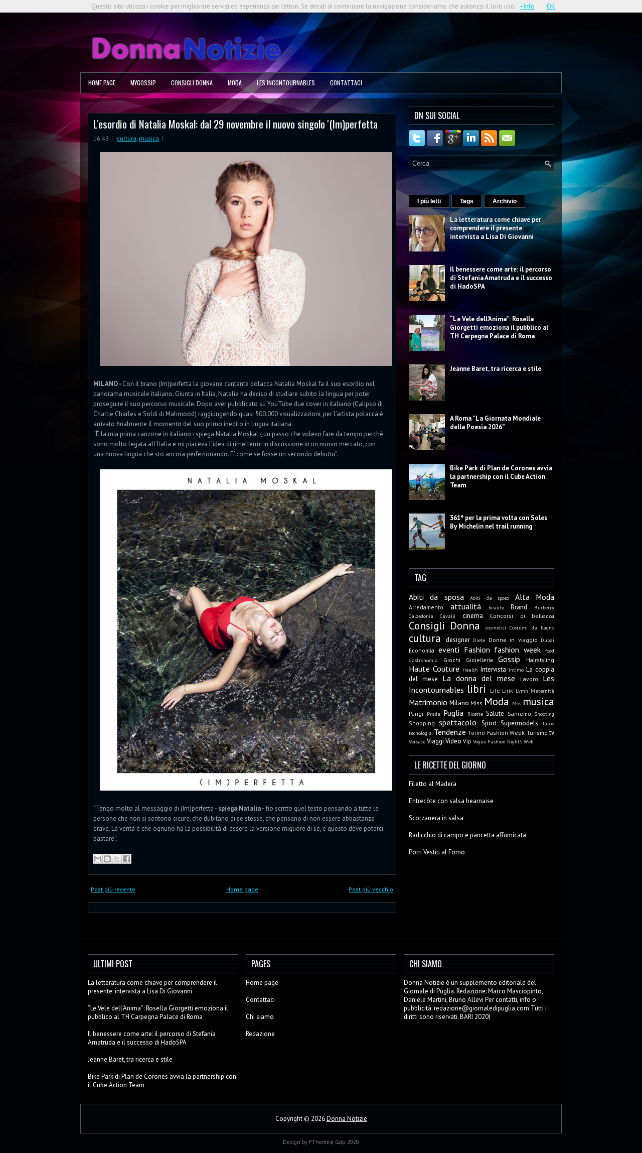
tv (551, 732)
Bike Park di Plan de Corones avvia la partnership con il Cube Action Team (501, 476)
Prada (433, 713)
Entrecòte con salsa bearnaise (451, 801)
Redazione (260, 1034)
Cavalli (447, 615)
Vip (467, 741)
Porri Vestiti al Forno (437, 852)
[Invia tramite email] (98, 859)
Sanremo (519, 713)
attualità (465, 606)
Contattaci (346, 82)
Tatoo (548, 723)
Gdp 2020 (347, 1141)
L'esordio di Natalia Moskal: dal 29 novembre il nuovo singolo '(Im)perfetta (235, 123)
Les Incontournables (286, 82)
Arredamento (426, 607)
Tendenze (450, 732)
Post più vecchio (371, 889)
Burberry (544, 607)
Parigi (416, 713)
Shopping (422, 723)
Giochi (451, 660)
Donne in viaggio (513, 640)
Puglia (453, 713)
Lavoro (529, 679)
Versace (417, 741)
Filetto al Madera (432, 784)
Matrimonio (428, 702)
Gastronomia (423, 660)
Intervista (493, 669)
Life (495, 690)
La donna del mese (478, 678)
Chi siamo (260, 1016)
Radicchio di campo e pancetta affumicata (467, 835)
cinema (472, 615)
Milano (459, 703)
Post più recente (113, 889)
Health (470, 669)
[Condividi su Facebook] (126, 859)
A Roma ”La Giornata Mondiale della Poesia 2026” (495, 422)
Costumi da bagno (532, 627)
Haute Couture (434, 669)
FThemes (320, 1141)
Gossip (509, 659)
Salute (495, 713)
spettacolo (457, 722)
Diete (479, 640)
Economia (421, 650)
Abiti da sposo (489, 597)
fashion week (517, 650)
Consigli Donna (192, 82)
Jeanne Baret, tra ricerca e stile (495, 368)
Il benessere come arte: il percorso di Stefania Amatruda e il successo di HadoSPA (501, 278)
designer (458, 639)
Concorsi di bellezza (522, 615)
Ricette (475, 713)
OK (551, 6)
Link (507, 690)
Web (528, 741)
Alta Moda (534, 597)
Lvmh (522, 690)
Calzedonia (421, 615)
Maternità (542, 690)
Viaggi (435, 741)
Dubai (547, 640)
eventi (448, 650)
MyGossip (143, 82)
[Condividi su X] (117, 859)
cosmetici (496, 627)
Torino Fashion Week (496, 732)
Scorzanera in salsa (436, 818)
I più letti (429, 201)
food (549, 650)
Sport (489, 723)
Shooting (544, 713)
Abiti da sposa (436, 597)
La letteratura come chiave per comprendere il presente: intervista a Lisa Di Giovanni (495, 228)
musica (149, 138)
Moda (235, 82)
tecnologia (420, 732)
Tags (466, 201)
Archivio (505, 201)
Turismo (537, 732)
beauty (496, 607)
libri (476, 689)
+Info (527, 6)
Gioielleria (479, 660)
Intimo (516, 669)
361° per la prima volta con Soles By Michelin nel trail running (498, 522)
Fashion (477, 650)
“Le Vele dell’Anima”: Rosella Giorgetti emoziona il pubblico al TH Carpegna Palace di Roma (499, 327)
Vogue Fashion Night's (497, 741)
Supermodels (519, 723)
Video (453, 741)
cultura (126, 138)
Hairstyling (540, 660)
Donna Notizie (347, 1118)
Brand (519, 607)
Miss (476, 703)
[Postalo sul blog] (107, 859)
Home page (101, 82)
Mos (516, 703)
